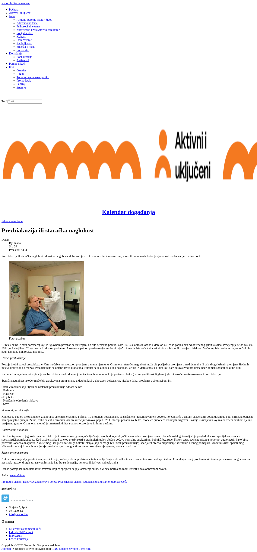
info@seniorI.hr (18, 514)
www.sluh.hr (17, 475)
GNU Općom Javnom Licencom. (71, 548)
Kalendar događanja (128, 212)
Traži (5, 101)
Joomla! (6, 548)
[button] (12, 16)
